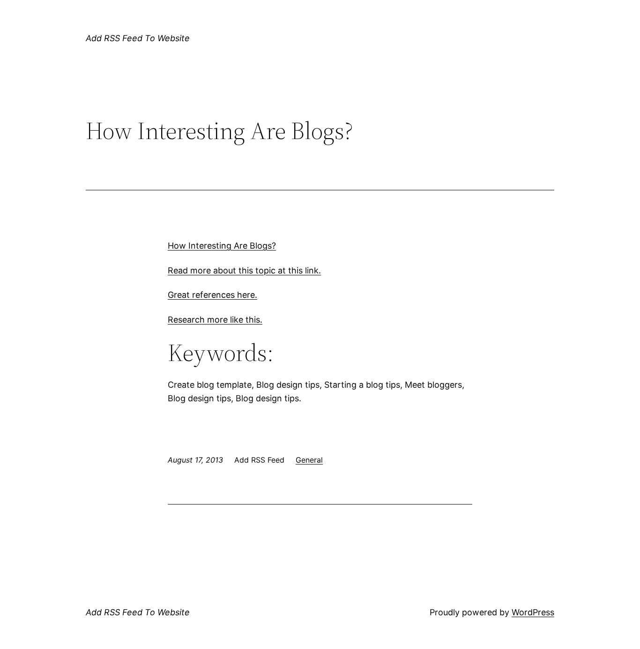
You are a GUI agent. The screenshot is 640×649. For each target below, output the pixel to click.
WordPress (533, 612)
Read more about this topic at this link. (244, 270)
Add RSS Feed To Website (138, 38)
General (309, 460)
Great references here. (212, 295)
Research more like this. (215, 319)
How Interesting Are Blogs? (222, 246)
